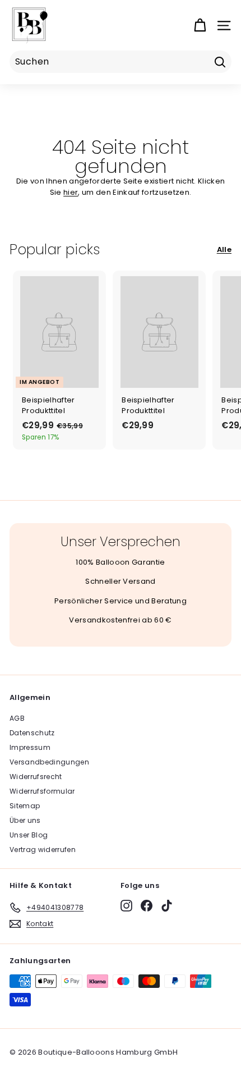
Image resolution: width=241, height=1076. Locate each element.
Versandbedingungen (49, 762)
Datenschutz (32, 733)
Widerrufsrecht (36, 776)
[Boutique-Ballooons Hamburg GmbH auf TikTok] (167, 906)
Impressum (30, 747)
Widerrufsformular (42, 791)
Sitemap (25, 806)
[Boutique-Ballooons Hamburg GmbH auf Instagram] (126, 906)
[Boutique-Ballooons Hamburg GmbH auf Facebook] (146, 906)
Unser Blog (29, 835)
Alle (224, 249)
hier (70, 192)
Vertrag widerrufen (43, 849)
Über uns (25, 820)
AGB (17, 718)
